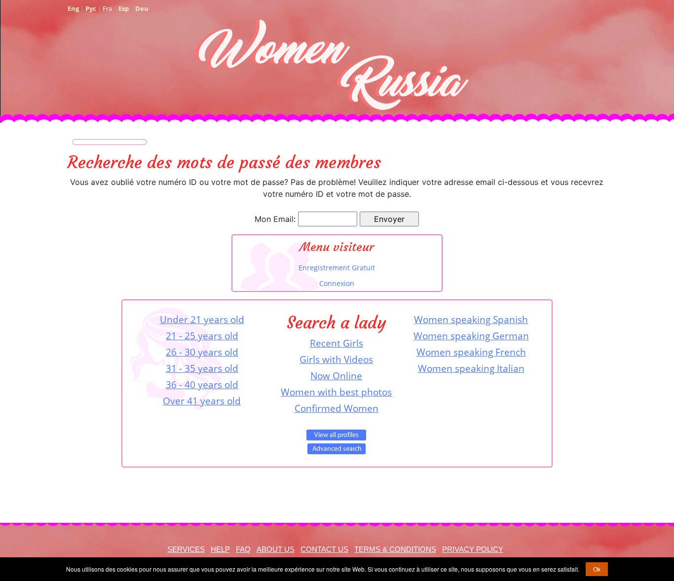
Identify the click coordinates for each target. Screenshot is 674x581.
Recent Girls (336, 343)
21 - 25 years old (202, 335)
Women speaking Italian (471, 368)
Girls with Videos (336, 359)
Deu (142, 8)
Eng (73, 8)
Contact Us (324, 549)
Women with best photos (336, 392)
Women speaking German (471, 335)
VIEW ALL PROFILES (336, 435)
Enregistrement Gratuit (337, 267)
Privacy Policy (472, 549)
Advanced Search (336, 448)
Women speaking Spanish (471, 319)
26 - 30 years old (202, 352)
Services (186, 549)
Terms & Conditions (395, 549)
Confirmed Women (336, 408)
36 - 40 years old (202, 384)
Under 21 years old (202, 319)
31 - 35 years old (202, 368)
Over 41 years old (202, 400)
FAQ (243, 549)
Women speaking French (471, 352)
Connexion (336, 283)
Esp (123, 8)
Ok (596, 569)
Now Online (336, 375)
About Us (276, 549)
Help (220, 549)
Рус (90, 8)
